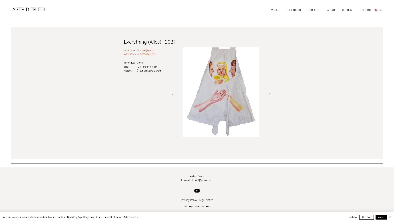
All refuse (366, 217)
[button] (276, 10)
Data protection (130, 217)
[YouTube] (197, 190)
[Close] (390, 217)
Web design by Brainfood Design (197, 206)
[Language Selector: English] (378, 10)
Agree (381, 217)
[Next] (172, 95)
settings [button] (353, 217)
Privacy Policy (189, 200)
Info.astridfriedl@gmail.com (197, 180)
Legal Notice (206, 200)
